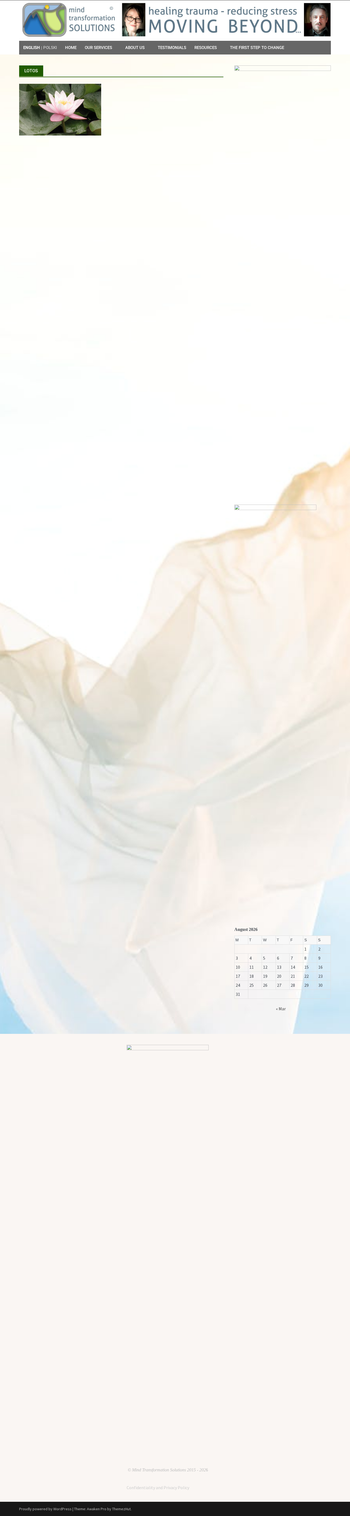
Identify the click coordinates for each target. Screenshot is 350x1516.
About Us (135, 47)
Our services (98, 47)
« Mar (281, 1008)
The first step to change (257, 47)
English (31, 47)
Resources (205, 47)
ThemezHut (121, 1508)
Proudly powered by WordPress (45, 1508)
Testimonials (172, 47)
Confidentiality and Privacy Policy (158, 1487)
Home (71, 47)
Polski (50, 47)
